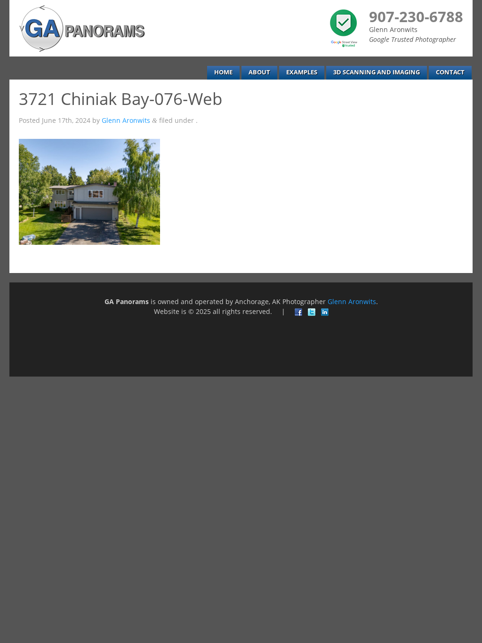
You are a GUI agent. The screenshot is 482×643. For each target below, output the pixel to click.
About (259, 72)
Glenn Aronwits (126, 120)
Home (223, 72)
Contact (450, 72)
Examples (301, 72)
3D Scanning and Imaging (376, 72)
